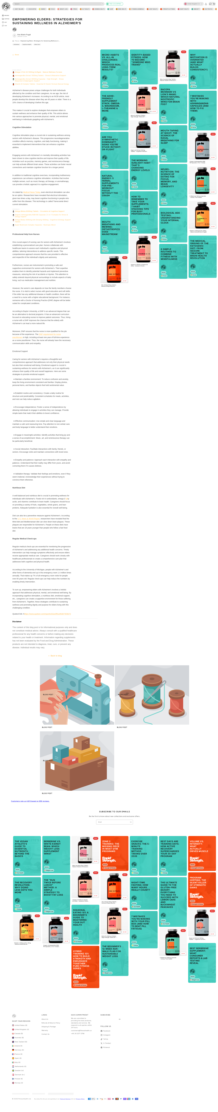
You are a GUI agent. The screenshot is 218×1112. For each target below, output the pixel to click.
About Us (45, 1019)
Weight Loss (64, 9)
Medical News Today (31, 192)
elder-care (37, 44)
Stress (75, 9)
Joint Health (153, 9)
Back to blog (56, 656)
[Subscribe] (130, 822)
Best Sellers (19, 9)
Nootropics (209, 9)
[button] (214, 4)
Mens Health (122, 9)
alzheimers (16, 44)
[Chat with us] (210, 4)
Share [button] (17, 55)
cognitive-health (27, 44)
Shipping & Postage (49, 1026)
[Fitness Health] (6, 6)
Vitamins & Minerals (137, 9)
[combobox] (58, 4)
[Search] (103, 4)
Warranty (45, 1030)
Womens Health (100, 9)
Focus (17, 40)
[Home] (13, 41)
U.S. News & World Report (29, 519)
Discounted (32, 9)
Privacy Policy (80, 1099)
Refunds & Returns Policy (51, 1023)
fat (67, 499)
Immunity (197, 9)
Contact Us (45, 1034)
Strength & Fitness (169, 9)
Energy (43, 9)
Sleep (111, 9)
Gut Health (85, 9)
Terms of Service (65, 1099)
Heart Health (184, 9)
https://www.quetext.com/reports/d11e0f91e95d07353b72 (47, 614)
